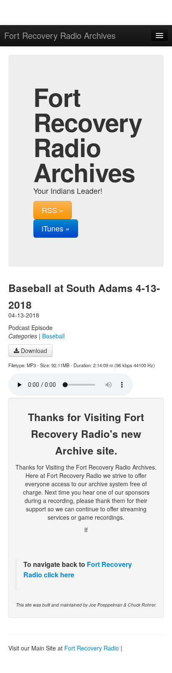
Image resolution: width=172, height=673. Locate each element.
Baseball (53, 336)
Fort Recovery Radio (91, 648)
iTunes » (56, 228)
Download (33, 350)
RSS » (52, 210)
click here (58, 574)
